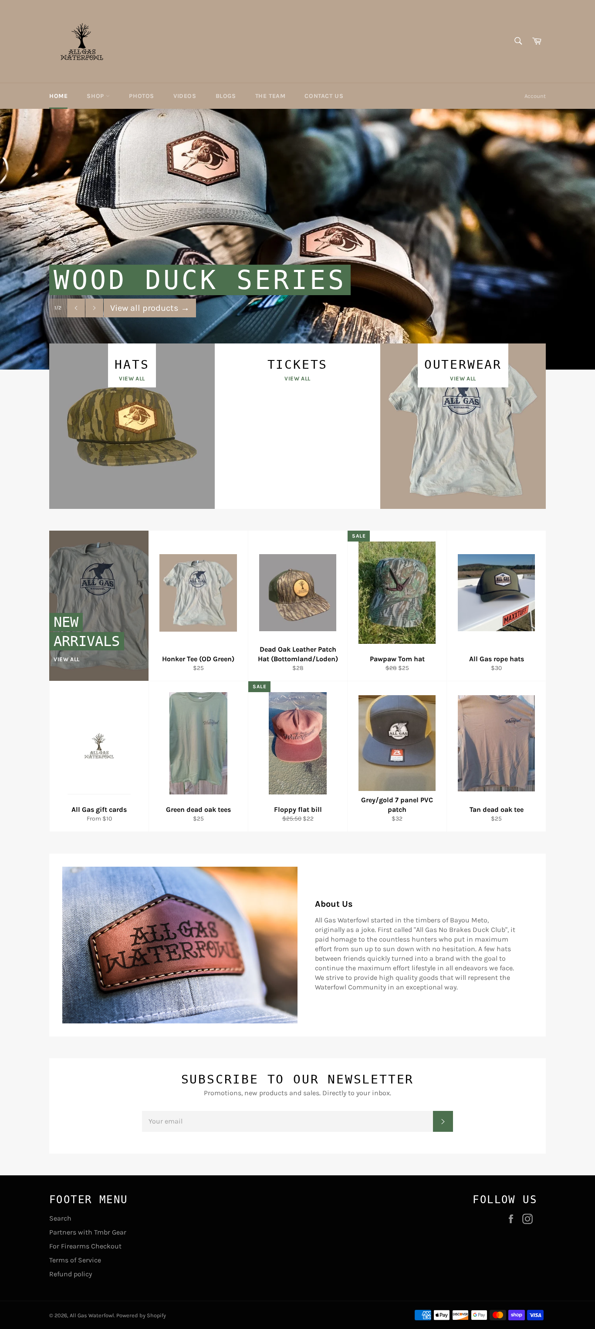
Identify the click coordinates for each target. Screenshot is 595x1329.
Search (60, 1218)
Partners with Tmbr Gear (87, 1232)
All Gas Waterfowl (92, 1315)
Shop (96, 96)
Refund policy (70, 1274)
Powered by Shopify (141, 1315)
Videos (184, 96)
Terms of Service (75, 1260)
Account (535, 96)
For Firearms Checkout (85, 1246)
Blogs (226, 96)
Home (58, 96)
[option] (297, 239)
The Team (270, 96)
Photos (141, 96)
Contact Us (323, 96)
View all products (149, 308)
